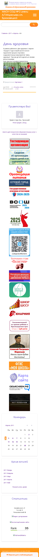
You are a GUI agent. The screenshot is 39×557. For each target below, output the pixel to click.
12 (13, 442)
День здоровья (15, 44)
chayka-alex (18, 87)
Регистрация (17, 123)
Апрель (15, 33)
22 (25, 445)
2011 (10, 33)
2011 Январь (8, 470)
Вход (24, 123)
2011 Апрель (8, 479)
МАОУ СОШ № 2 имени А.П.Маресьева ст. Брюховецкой (15, 15)
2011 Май (7, 483)
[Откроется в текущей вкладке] (20, 8)
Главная (4, 33)
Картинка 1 (18, 82)
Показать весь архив (19, 487)
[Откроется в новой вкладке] (19, 186)
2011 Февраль (8, 473)
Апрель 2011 (10, 425)
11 (9, 442)
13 (17, 442)
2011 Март (7, 476)
